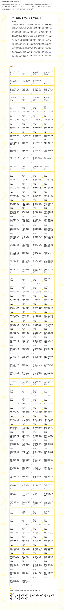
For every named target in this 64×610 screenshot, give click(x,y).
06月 (15, 595)
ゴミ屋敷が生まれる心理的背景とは (11, 6)
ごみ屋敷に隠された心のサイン (10, 9)
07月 (12, 595)
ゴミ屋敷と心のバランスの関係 (27, 6)
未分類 (18, 590)
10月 (42, 595)
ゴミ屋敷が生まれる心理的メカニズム (43, 4)
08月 (49, 595)
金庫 (36, 590)
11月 (38, 595)
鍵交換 (39, 590)
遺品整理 (32, 590)
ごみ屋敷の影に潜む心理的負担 (25, 9)
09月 (45, 595)
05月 (19, 595)
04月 (19, 598)
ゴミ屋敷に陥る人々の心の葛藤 (43, 6)
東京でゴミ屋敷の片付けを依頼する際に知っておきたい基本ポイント (18, 4)
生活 (25, 590)
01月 (30, 595)
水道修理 (22, 590)
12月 (34, 595)
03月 (23, 595)
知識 (28, 590)
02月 (27, 595)
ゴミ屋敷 (12, 590)
